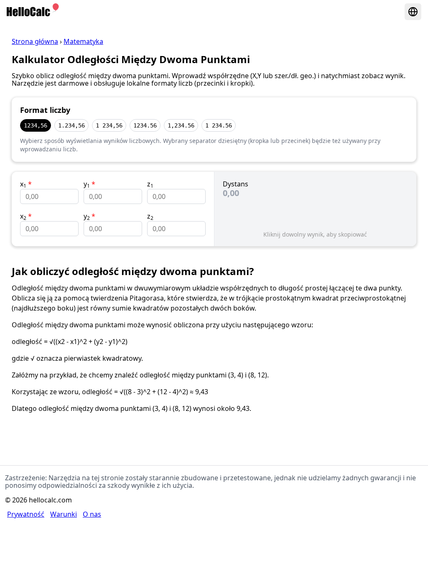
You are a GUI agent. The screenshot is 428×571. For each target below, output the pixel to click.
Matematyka (83, 41)
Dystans (235, 184)
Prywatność (25, 514)
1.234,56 (71, 125)
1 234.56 (218, 125)
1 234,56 (109, 125)
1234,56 (35, 125)
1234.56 (145, 125)
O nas (92, 514)
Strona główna (35, 41)
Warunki (63, 514)
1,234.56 (181, 125)
